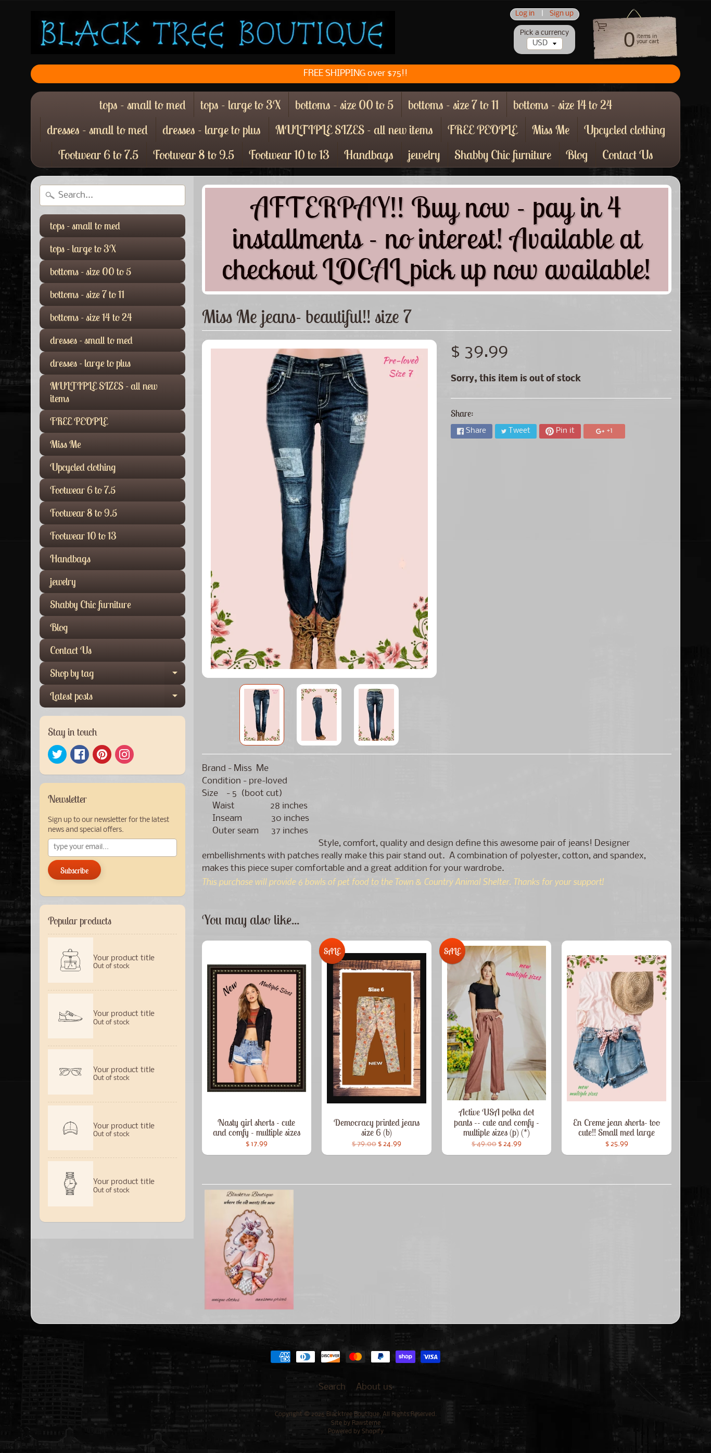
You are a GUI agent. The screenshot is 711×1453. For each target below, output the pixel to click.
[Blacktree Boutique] (213, 32)
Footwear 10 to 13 (289, 154)
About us (374, 1387)
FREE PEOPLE (482, 129)
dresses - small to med (97, 129)
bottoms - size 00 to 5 (344, 104)
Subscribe (74, 870)
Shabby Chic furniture (502, 154)
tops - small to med (142, 104)
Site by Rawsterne (355, 1423)
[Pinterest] (102, 754)
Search (332, 1387)
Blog (577, 154)
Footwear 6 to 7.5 (98, 154)
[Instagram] (124, 754)
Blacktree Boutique (352, 1414)
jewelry (424, 154)
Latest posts (117, 698)
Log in (525, 14)
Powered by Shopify (356, 1432)
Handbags (368, 154)
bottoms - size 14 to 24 (562, 104)
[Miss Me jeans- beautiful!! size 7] (261, 714)
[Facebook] (79, 754)
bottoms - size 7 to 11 (453, 104)
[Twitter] (57, 754)
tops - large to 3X (240, 104)
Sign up (562, 14)
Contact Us (627, 154)
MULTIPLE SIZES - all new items (354, 129)
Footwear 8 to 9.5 (193, 154)
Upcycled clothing (624, 129)
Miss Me (550, 129)
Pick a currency (544, 33)
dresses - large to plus (211, 129)
